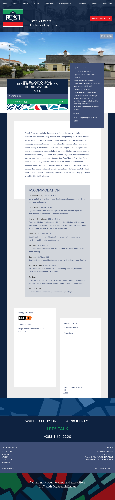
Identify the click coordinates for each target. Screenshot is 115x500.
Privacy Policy (8, 468)
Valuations (82, 4)
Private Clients (107, 4)
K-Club (36, 4)
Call (64, 390)
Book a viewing (16, 102)
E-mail (65, 393)
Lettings (25, 4)
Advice (94, 4)
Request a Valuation (101, 19)
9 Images (108, 36)
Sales (15, 4)
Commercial (49, 4)
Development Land (65, 4)
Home (5, 4)
